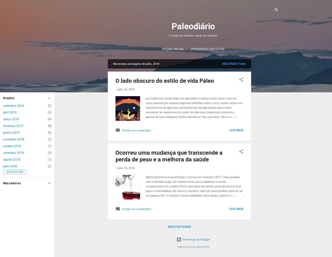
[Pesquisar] (276, 10)
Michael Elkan (203, 247)
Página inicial (173, 49)
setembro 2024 (13, 106)
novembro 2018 (13, 139)
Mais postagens (179, 226)
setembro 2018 (13, 153)
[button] (241, 80)
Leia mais (236, 130)
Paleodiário (193, 26)
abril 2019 (10, 112)
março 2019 (11, 119)
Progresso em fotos (207, 49)
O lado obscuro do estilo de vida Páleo (164, 80)
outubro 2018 (12, 146)
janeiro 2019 (11, 132)
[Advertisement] (283, 83)
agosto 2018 (11, 159)
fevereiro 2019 (13, 126)
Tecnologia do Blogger (195, 239)
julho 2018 (10, 166)
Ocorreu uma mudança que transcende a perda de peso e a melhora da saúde (168, 156)
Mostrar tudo (234, 64)
